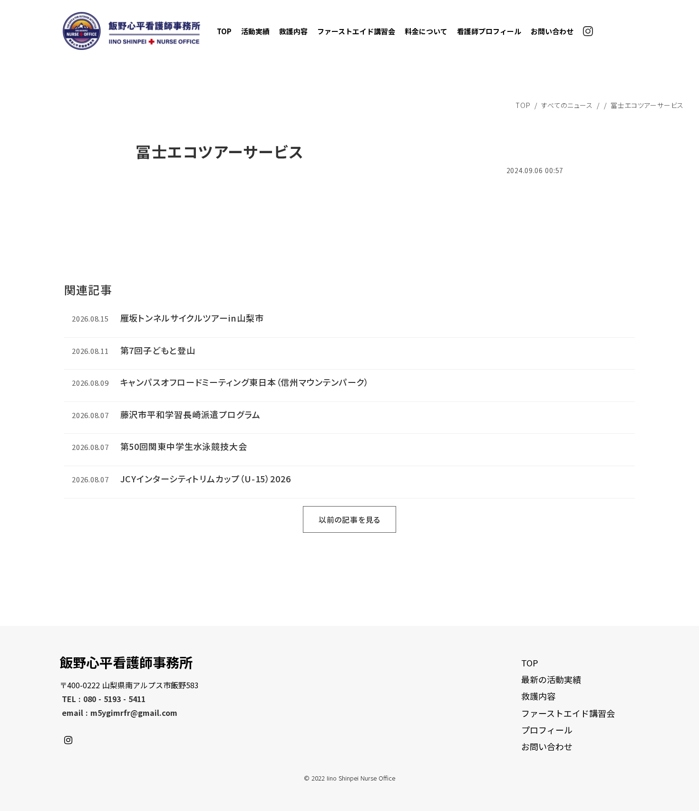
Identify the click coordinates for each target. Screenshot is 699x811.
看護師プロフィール (489, 31)
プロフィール (547, 729)
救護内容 (293, 31)
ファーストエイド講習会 (356, 31)
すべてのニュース (567, 105)
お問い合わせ (552, 31)
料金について (426, 31)
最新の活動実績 (551, 679)
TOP (224, 31)
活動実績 (255, 31)
